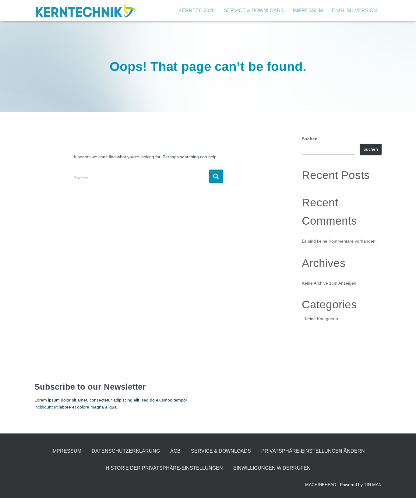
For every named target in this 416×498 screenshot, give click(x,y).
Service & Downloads (254, 10)
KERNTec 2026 (196, 10)
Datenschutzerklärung (126, 451)
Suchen (310, 138)
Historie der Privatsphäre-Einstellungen (164, 468)
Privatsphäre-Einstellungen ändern (313, 451)
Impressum (308, 10)
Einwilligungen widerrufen (272, 468)
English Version (354, 10)
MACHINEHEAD (320, 484)
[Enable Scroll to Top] (404, 485)
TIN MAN (373, 484)
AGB (175, 451)
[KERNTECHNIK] (85, 10)
